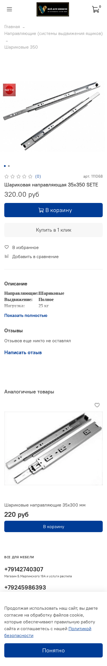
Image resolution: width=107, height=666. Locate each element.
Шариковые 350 (21, 47)
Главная (12, 26)
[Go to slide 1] (4, 166)
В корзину (53, 526)
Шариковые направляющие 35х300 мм (45, 505)
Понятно (53, 650)
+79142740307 (23, 569)
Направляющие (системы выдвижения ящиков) (53, 33)
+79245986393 (25, 587)
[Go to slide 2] (8, 166)
